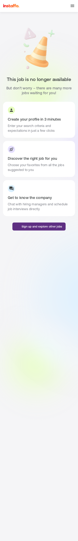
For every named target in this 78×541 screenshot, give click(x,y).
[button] (72, 6)
